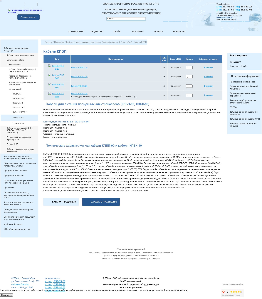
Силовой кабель (14, 65)
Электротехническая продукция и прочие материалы (19, 218)
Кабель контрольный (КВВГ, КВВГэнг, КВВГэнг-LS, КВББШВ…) (19, 130)
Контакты (179, 31)
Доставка (138, 31)
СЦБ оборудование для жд (17, 229)
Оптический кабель (15, 60)
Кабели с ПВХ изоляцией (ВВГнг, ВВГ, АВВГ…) (20, 77)
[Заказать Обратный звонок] (244, 46)
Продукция (96, 31)
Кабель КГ (17, 94)
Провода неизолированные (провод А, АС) (19, 138)
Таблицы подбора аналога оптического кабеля (243, 101)
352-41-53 (59, 290)
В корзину (208, 67)
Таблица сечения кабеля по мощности (244, 113)
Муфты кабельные (13, 224)
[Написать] (43, 4)
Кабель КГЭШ (19, 108)
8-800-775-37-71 (151, 3)
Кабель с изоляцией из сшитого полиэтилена (22, 84)
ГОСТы (233, 107)
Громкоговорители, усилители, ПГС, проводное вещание (19, 181)
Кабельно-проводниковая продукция (16, 49)
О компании (76, 31)
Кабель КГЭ (18, 103)
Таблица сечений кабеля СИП (245, 119)
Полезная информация (245, 76)
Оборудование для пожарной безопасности (18, 210)
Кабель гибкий (15, 89)
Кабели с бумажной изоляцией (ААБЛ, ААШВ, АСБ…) (22, 70)
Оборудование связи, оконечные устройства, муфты (20, 164)
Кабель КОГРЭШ (20, 112)
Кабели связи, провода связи (20, 55)
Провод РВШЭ (19, 123)
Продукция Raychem (14, 175)
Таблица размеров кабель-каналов (243, 124)
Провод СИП (12, 144)
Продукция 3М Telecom (15, 170)
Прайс (117, 31)
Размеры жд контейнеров (242, 82)
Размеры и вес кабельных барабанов (243, 94)
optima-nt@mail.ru (224, 17)
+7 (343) (49, 290)
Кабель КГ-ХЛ (19, 98)
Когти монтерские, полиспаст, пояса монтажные (18, 203)
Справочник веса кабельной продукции (244, 87)
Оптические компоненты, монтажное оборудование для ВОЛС (19, 195)
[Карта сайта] (31, 4)
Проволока (9, 187)
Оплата (158, 31)
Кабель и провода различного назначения (20, 150)
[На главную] (19, 4)
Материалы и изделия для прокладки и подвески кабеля (18, 157)
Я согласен (6, 295)
